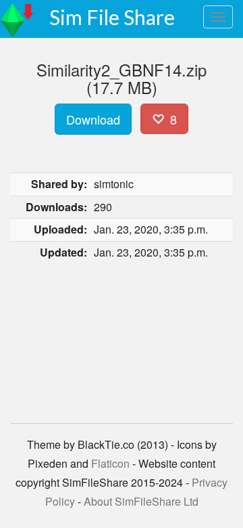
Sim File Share (112, 17)
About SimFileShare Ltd (141, 501)
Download (93, 119)
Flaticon (110, 463)
